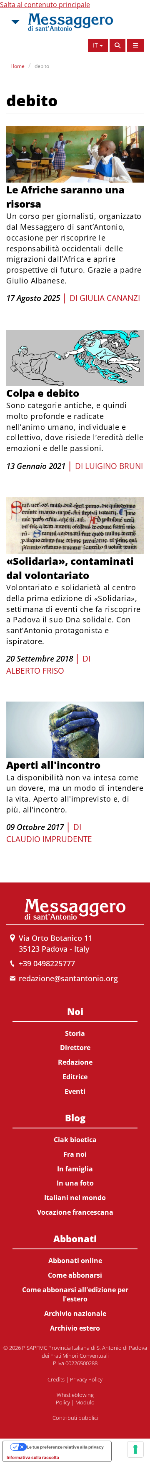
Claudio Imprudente (49, 839)
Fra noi (75, 1154)
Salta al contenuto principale (45, 4)
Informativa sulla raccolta (33, 1457)
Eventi (75, 1091)
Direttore (75, 1047)
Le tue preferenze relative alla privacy (65, 1446)
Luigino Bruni (114, 466)
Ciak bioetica (75, 1139)
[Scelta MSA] (14, 22)
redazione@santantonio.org (68, 978)
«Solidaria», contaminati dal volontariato (70, 568)
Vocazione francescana (75, 1212)
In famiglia (75, 1168)
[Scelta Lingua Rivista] (135, 45)
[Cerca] (117, 45)
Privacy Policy (86, 1379)
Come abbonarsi (75, 1275)
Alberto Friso (35, 670)
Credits (56, 1379)
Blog (75, 1117)
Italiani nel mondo (75, 1197)
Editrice (75, 1076)
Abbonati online (75, 1260)
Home (17, 66)
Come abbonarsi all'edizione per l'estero (75, 1294)
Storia (75, 1033)
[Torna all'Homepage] (70, 22)
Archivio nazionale (75, 1313)
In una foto (75, 1183)
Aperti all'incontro (53, 765)
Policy (63, 1402)
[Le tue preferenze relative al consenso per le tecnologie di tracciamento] (135, 1449)
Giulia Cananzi (110, 298)
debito (42, 66)
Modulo (85, 1402)
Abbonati (75, 1238)
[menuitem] (75, 1050)
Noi (75, 1011)
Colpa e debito (42, 393)
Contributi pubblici (75, 1417)
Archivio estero (75, 1328)
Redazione (75, 1062)
